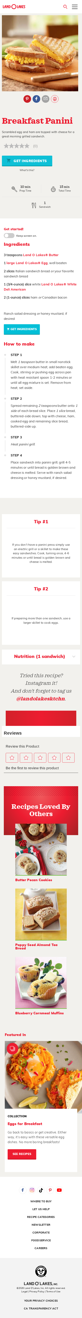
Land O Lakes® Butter (41, 255)
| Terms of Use (53, 1291)
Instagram (32, 1190)
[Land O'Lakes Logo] (14, 6)
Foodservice (41, 1240)
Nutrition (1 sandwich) (39, 656)
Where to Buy (40, 1201)
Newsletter (41, 1225)
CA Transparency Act (41, 1308)
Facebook (36, 99)
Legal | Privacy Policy (32, 1291)
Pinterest (27, 99)
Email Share (45, 99)
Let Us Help (41, 1209)
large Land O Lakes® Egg (27, 263)
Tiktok (41, 1190)
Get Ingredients (30, 161)
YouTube (59, 1190)
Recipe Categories (41, 1217)
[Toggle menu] (75, 7)
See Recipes (22, 1154)
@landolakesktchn (40, 698)
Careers (41, 1248)
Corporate (41, 1232)
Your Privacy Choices (41, 1301)
